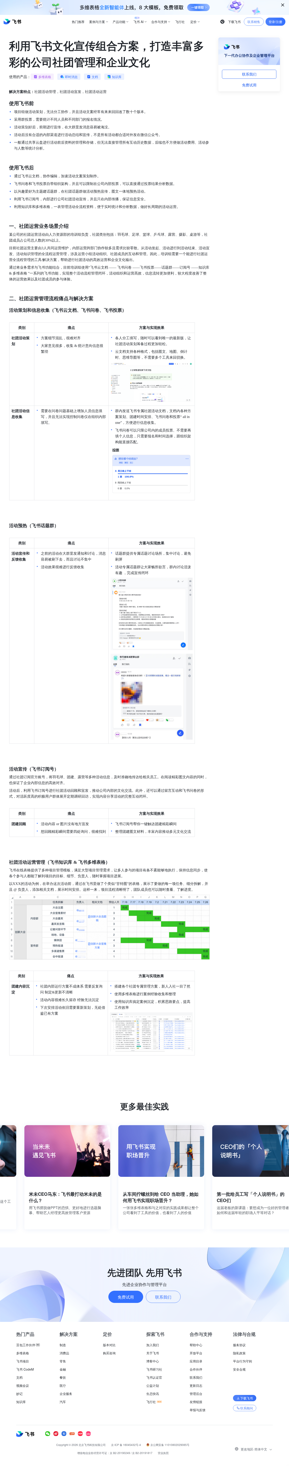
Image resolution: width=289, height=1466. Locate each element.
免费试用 (249, 85)
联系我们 (249, 74)
